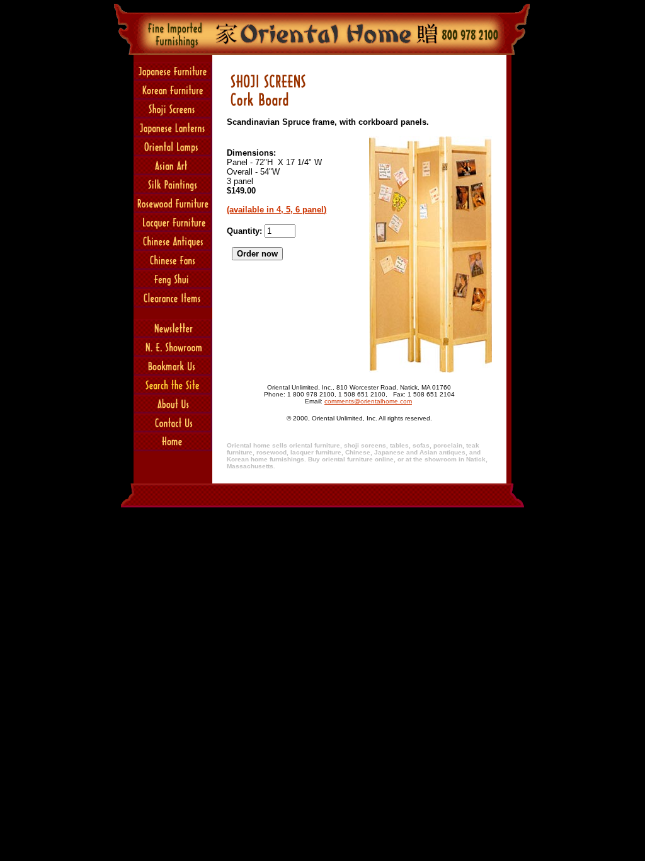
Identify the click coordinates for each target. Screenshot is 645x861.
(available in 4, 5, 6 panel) (276, 209)
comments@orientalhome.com (368, 401)
